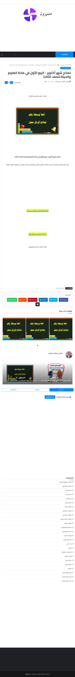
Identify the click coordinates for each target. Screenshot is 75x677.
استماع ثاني (68, 498)
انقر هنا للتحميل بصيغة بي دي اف (38, 210)
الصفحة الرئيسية (65, 65)
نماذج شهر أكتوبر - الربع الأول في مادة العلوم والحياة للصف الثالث (26, 65)
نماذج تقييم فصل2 (67, 581)
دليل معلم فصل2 (67, 531)
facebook (64, 300)
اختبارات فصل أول (67, 486)
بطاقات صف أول (67, 511)
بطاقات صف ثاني (67, 515)
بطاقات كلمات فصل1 (66, 519)
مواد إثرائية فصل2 (67, 572)
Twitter (54, 300)
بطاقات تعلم (68, 507)
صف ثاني (69, 544)
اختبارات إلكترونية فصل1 (65, 482)
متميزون (28, 674)
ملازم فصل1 (68, 560)
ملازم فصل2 (68, 564)
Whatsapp (13, 300)
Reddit (23, 300)
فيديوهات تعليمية (67, 552)
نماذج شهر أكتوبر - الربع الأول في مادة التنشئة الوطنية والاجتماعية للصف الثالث (37, 332)
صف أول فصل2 (67, 539)
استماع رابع (69, 502)
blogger (61, 390)
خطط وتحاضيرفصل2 (66, 527)
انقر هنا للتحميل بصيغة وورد (37, 233)
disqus (37, 390)
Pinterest (33, 300)
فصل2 (70, 548)
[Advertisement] (37, 35)
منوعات (69, 568)
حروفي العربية (68, 523)
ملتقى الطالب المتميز (55, 353)
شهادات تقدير (68, 535)
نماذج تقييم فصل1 (52, 65)
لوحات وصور (68, 556)
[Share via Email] (37, 304)
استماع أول (68, 490)
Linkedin (44, 300)
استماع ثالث (68, 494)
